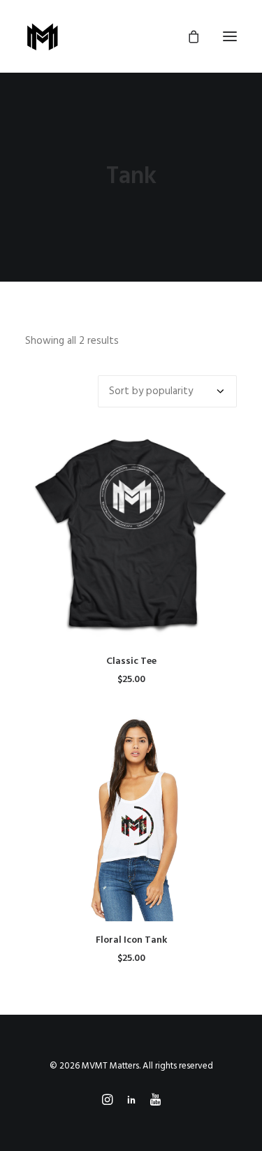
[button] (230, 36)
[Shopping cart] (187, 36)
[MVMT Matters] (42, 36)
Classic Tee (131, 661)
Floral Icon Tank (131, 940)
